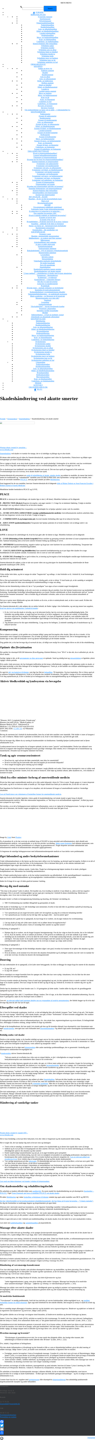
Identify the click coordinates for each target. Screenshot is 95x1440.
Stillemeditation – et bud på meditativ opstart (47, 315)
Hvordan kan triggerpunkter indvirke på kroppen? (45, 186)
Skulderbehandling (47, 27)
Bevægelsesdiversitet (45, 203)
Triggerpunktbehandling (45, 23)
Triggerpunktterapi (38, 151)
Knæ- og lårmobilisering (43, 337)
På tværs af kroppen (45, 106)
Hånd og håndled (45, 85)
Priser (38, 383)
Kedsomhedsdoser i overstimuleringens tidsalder (47, 292)
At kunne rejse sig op (47, 220)
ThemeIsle (91, 1438)
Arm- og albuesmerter (45, 122)
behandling (48, 672)
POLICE (23, 479)
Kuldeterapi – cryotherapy (47, 277)
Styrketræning (40, 342)
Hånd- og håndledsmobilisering (42, 329)
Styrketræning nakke (42, 344)
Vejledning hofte (47, 56)
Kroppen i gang (45, 234)
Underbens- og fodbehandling (47, 42)
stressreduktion (75, 658)
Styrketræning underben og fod (42, 360)
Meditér (45, 313)
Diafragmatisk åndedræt (47, 249)
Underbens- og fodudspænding (43, 381)
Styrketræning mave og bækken (42, 356)
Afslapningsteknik (45, 304)
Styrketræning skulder (43, 346)
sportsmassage (34, 1380)
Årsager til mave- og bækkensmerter (47, 141)
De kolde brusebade (47, 263)
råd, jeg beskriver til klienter (18, 672)
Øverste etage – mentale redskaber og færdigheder (45, 288)
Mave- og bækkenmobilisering (43, 335)
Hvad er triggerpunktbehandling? (45, 153)
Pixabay (18, 837)
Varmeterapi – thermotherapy (47, 275)
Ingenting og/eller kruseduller (47, 311)
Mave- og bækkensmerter (45, 139)
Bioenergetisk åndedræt (47, 253)
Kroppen (38, 66)
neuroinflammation (47, 1028)
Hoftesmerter (45, 135)
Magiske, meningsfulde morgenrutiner (45, 236)
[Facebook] (47, 1422)
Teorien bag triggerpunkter (45, 195)
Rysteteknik (45, 286)
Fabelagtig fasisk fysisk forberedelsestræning (47, 209)
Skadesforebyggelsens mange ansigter (47, 269)
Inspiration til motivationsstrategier (47, 290)
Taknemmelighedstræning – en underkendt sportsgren (47, 294)
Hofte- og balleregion (45, 81)
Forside (40, 12)
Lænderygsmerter (45, 131)
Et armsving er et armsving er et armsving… (45, 211)
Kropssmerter (38, 112)
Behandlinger (38, 15)
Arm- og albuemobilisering (43, 327)
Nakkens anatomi (47, 71)
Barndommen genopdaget (45, 228)
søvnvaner (32, 1161)
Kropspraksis (38, 232)
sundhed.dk (36, 1191)
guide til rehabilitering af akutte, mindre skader (43, 475)
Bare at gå (45, 201)
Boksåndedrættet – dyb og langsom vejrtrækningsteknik (47, 251)
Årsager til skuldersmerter (47, 120)
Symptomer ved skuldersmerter (47, 166)
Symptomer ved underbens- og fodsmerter (47, 180)
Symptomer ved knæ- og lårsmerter (47, 178)
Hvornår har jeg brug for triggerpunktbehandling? (45, 160)
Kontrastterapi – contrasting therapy (47, 280)
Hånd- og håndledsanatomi (47, 87)
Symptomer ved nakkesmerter (47, 164)
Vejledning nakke (47, 46)
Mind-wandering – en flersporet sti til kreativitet (47, 296)
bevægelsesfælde (52, 1065)
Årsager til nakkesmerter (47, 116)
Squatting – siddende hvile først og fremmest (47, 224)
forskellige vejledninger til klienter (36, 1197)
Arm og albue (45, 77)
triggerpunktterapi (59, 1380)
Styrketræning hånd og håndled (42, 350)
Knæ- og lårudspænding (43, 379)
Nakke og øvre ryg (45, 68)
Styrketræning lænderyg (43, 352)
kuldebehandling (16, 1223)
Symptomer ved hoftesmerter (47, 174)
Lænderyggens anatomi (47, 91)
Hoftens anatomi (47, 83)
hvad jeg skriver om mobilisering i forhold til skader (19, 608)
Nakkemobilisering (43, 323)
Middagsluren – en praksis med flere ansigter (45, 238)
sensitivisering (9, 1028)
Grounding (45, 302)
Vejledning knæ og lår (47, 60)
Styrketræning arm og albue (43, 348)
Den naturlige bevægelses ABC (45, 213)
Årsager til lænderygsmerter (47, 133)
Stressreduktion (47, 259)
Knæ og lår (45, 97)
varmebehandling (31, 1223)
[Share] (47, 1433)
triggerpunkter (30, 1047)
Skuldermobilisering (42, 325)
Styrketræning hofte (43, 354)
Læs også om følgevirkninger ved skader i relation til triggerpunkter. (25, 1181)
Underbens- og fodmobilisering (42, 340)
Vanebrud (47, 300)
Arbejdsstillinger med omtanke (45, 242)
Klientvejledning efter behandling (45, 44)
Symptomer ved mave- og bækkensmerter (47, 176)
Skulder (45, 73)
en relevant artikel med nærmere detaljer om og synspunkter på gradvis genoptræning (38, 1000)
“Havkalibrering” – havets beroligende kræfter (47, 306)
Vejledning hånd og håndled (47, 52)
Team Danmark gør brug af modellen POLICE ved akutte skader (35, 1193)
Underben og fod (45, 102)
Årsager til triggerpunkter (45, 182)
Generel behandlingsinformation (45, 155)
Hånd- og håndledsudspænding (42, 371)
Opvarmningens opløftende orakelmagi (47, 207)
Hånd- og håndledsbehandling (47, 31)
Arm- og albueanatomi (47, 79)
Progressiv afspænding (47, 309)
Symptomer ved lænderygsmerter (47, 172)
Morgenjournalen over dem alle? (47, 298)
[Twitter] (47, 1425)
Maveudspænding (42, 377)
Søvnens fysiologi (47, 108)
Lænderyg (45, 89)
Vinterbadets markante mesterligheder (47, 261)
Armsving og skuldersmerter (47, 284)
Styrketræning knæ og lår (43, 358)
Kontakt (38, 385)
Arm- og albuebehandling (47, 29)
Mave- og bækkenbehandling (47, 37)
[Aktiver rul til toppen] (1, 1438)
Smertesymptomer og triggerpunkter (45, 162)
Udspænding (40, 362)
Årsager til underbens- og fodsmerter (47, 149)
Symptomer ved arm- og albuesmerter (47, 168)
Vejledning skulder (47, 48)
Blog (39, 389)
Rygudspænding (43, 373)
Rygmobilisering (43, 331)
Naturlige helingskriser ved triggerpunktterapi (45, 188)
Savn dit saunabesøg (47, 265)
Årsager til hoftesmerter (47, 137)
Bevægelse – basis (38, 197)
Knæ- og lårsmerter (45, 143)
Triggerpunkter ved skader (45, 184)
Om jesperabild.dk (38, 387)
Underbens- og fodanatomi (47, 104)
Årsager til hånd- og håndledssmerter (47, 128)
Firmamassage (38, 64)
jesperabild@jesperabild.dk (10, 1404)
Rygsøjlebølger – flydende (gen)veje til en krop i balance (47, 222)
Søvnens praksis (47, 257)
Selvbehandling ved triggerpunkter (45, 193)
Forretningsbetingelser (8, 1415)
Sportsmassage (45, 19)
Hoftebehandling (47, 35)
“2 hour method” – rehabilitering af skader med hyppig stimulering (47, 273)
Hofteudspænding (42, 375)
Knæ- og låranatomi (47, 99)
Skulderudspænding (43, 366)
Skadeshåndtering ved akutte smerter (47, 271)
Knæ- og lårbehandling (47, 39)
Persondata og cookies (8, 1417)
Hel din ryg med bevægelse (47, 282)
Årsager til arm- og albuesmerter (47, 124)
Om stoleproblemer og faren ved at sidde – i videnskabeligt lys (47, 110)
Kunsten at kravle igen (47, 217)
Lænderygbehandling (47, 33)
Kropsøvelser (38, 319)
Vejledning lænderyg (47, 54)
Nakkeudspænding (43, 364)
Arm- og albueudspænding (43, 369)
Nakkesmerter (45, 114)
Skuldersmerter (45, 118)
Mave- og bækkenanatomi (47, 95)
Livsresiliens (45, 255)
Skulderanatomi (47, 75)
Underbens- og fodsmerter (45, 147)
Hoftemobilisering (42, 333)
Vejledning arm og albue (47, 50)
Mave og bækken (45, 93)
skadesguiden (6, 1053)
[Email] (47, 1429)
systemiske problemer (40, 1083)
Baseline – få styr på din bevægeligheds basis (45, 199)
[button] (66, 3)
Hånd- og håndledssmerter (45, 126)
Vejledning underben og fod (47, 62)
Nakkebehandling (47, 25)
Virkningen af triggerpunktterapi (45, 157)
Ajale (9, 837)
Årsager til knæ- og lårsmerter (47, 145)
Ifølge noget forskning (64, 843)
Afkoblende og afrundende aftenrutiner (45, 317)
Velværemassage (45, 21)
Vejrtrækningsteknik (45, 246)
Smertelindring (45, 267)
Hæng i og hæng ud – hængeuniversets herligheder (47, 226)
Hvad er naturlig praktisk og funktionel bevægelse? (47, 215)
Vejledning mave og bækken (47, 58)
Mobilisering (40, 321)
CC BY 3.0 (17, 729)
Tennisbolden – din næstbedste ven (45, 230)
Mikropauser (45, 240)
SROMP (47, 205)
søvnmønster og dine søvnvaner (31, 658)
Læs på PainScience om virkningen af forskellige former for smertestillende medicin (30, 794)
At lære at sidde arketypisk (45, 244)
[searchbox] (33, 8)
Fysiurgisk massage (45, 17)
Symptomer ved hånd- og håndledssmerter (47, 170)
